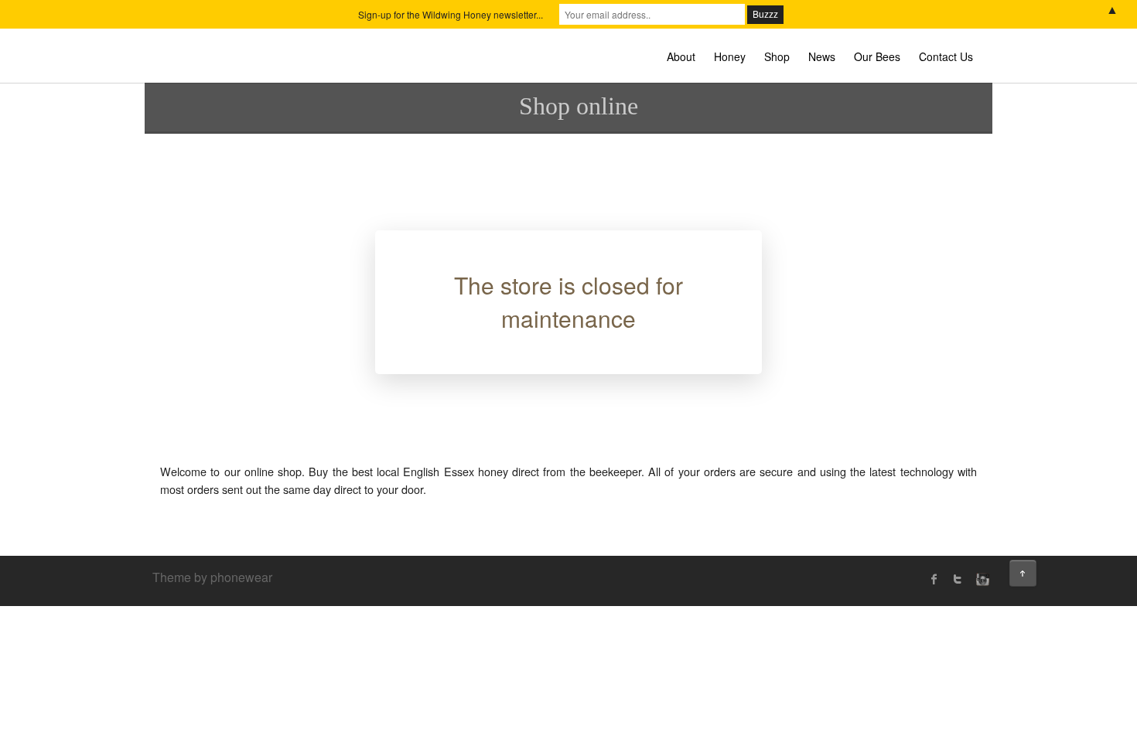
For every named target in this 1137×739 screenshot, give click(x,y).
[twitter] (957, 579)
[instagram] (980, 579)
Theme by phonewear (212, 577)
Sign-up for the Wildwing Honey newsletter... (450, 14)
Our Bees (877, 56)
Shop (777, 56)
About (681, 56)
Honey (730, 56)
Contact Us (946, 56)
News (821, 56)
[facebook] (934, 579)
